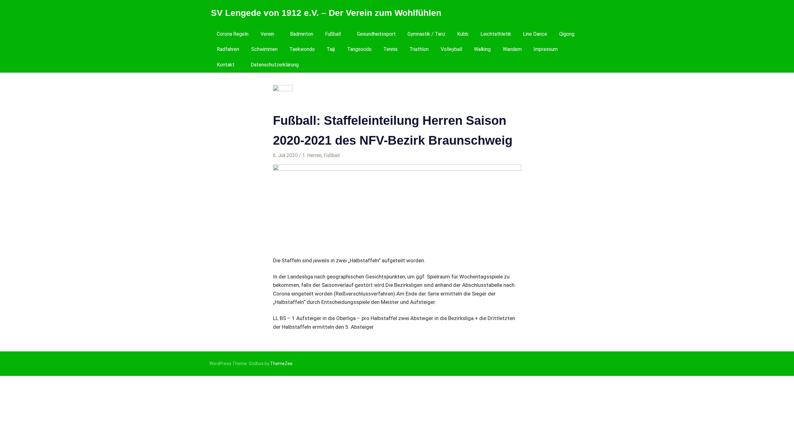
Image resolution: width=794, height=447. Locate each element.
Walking (482, 49)
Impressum (545, 49)
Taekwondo (302, 49)
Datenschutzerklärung (275, 65)
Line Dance (535, 34)
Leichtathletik (495, 34)
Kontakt (225, 65)
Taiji (331, 49)
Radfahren (228, 49)
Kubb (462, 34)
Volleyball (451, 49)
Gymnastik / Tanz (426, 34)
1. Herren (312, 155)
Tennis (390, 49)
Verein (267, 34)
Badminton (301, 34)
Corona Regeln (232, 34)
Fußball (333, 34)
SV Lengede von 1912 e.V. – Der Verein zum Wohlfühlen (326, 13)
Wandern (512, 49)
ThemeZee (281, 363)
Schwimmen (264, 49)
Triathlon (419, 49)
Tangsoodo (359, 49)
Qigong (566, 34)
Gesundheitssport (376, 34)
